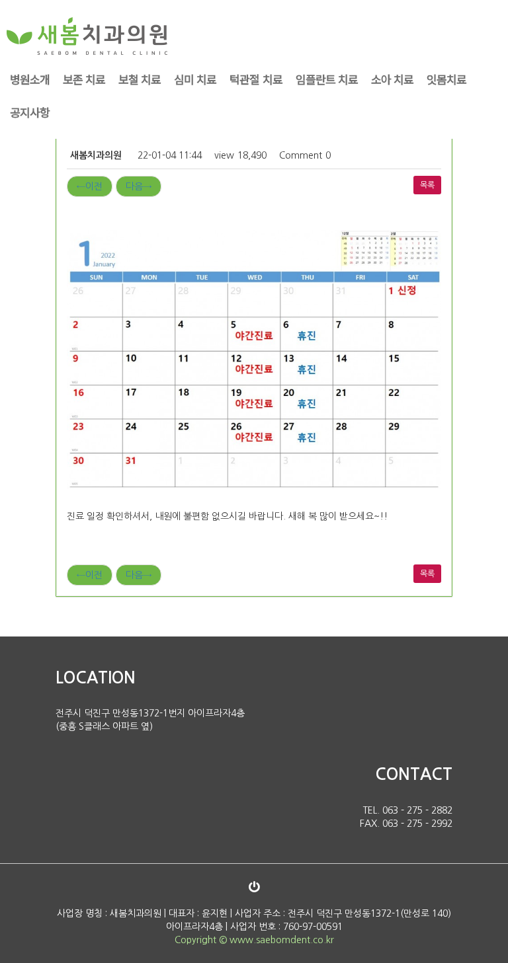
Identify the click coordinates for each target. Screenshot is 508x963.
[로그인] (254, 887)
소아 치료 (392, 79)
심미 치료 (195, 79)
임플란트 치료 (327, 79)
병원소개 (30, 79)
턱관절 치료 (256, 79)
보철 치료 (139, 79)
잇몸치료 (446, 79)
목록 (427, 185)
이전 (90, 186)
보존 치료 (84, 79)
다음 (138, 186)
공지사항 (30, 112)
